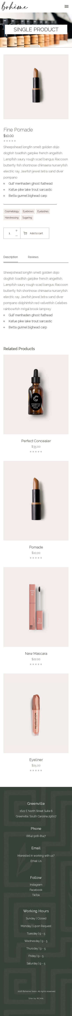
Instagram (36, 884)
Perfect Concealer (36, 441)
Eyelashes (42, 211)
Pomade (36, 547)
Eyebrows (28, 211)
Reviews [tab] (33, 257)
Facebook (36, 890)
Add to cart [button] (61, 427)
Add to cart (36, 233)
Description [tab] (10, 257)
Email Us (36, 861)
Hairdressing (12, 217)
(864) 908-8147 (36, 836)
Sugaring (27, 217)
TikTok (36, 895)
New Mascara (36, 653)
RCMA (40, 998)
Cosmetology (12, 211)
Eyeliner (36, 760)
